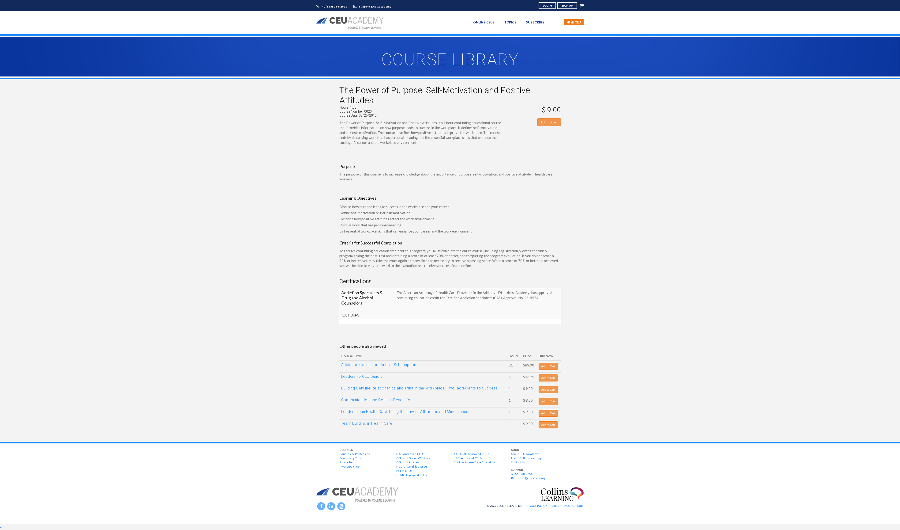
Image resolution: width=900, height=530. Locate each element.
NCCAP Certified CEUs (412, 466)
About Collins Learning (526, 458)
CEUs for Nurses (407, 462)
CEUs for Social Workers (413, 458)
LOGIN (547, 5)
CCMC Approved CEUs (411, 475)
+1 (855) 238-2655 (334, 6)
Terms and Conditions (567, 505)
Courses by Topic (351, 458)
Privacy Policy (536, 505)
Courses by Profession (354, 454)
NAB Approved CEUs (410, 454)
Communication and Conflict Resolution (376, 400)
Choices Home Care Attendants (475, 462)
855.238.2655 (523, 474)
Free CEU (573, 22)
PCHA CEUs (404, 471)
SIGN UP (567, 5)
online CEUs (484, 22)
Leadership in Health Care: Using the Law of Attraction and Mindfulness (404, 411)
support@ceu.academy (375, 6)
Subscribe (535, 22)
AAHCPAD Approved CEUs (471, 454)
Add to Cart (549, 122)
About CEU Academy (525, 454)
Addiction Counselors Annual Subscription (378, 364)
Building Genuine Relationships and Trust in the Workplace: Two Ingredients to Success (419, 388)
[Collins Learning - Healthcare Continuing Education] (562, 493)
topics (510, 22)
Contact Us (518, 462)
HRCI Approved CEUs (468, 458)
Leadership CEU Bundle (362, 376)
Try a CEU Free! (350, 466)
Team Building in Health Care (366, 423)
